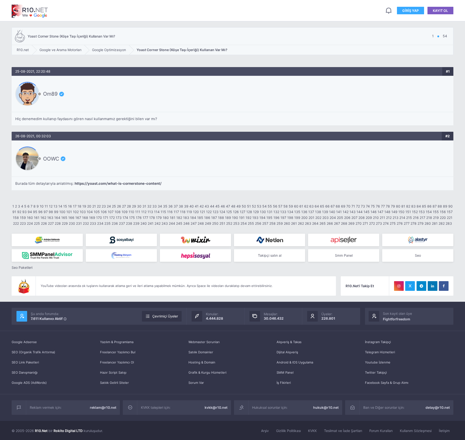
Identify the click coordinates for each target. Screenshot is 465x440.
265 (322, 223)
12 (51, 206)
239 (136, 223)
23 (104, 206)
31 (144, 206)
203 (325, 218)
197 (283, 218)
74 (368, 206)
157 (450, 212)
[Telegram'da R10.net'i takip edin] (421, 286)
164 (57, 218)
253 (236, 223)
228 (58, 223)
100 (62, 212)
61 (301, 206)
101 (69, 212)
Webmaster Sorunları (204, 342)
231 (79, 223)
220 (443, 218)
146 (374, 212)
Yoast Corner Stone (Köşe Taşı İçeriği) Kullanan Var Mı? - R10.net (30, 11)
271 (365, 223)
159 (23, 218)
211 (382, 218)
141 (339, 212)
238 (129, 223)
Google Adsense (24, 342)
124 (222, 212)
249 (208, 223)
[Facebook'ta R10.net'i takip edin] (444, 286)
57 (280, 206)
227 (51, 223)
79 (393, 206)
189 (228, 218)
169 (92, 218)
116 (170, 212)
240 (143, 223)
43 (207, 206)
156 (443, 212)
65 (322, 206)
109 (125, 212)
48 (233, 206)
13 (55, 206)
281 (435, 223)
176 (139, 218)
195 (269, 218)
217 (422, 218)
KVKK (312, 431)
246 (186, 223)
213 (395, 218)
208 (361, 218)
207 (354, 218)
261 (294, 223)
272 (372, 223)
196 (276, 218)
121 (202, 212)
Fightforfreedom (396, 319)
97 (46, 212)
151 (408, 212)
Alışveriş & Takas (289, 342)
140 (332, 212)
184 (193, 218)
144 (359, 212)
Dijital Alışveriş (287, 352)
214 (402, 218)
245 (179, 223)
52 (254, 206)
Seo (418, 255)
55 (270, 206)
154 (429, 212)
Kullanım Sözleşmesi (416, 431)
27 (124, 206)
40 (191, 206)
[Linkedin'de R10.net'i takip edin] (432, 286)
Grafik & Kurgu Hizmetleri (207, 372)
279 (421, 223)
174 (125, 218)
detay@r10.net (438, 407)
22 (99, 206)
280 (428, 223)
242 (158, 223)
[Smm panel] (47, 255)
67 (333, 206)
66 (327, 206)
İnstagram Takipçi (378, 342)
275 (393, 223)
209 (369, 218)
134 (290, 212)
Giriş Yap (410, 10)
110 (131, 212)
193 (255, 218)
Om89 (50, 94)
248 (201, 223)
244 (172, 223)
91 (14, 212)
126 (236, 212)
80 (398, 206)
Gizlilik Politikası (288, 431)
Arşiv (265, 431)
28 (129, 206)
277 (407, 223)
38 (181, 206)
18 (79, 206)
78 (388, 206)
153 (422, 212)
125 (229, 212)
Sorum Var (196, 383)
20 (89, 206)
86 (429, 206)
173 (119, 218)
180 (166, 218)
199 (297, 218)
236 (115, 223)
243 (165, 223)
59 (291, 206)
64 (317, 206)
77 (383, 206)
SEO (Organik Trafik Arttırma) (33, 352)
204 (333, 218)
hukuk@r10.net (326, 407)
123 (215, 212)
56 (275, 206)
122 (209, 212)
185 (200, 218)
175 (132, 218)
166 (71, 218)
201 (311, 218)
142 (346, 212)
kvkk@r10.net (216, 407)
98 (51, 212)
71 (353, 206)
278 (414, 223)
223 (23, 223)
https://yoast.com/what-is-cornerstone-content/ (118, 183)
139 (325, 212)
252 (229, 223)
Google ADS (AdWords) (29, 383)
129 (256, 212)
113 (150, 212)
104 (90, 212)
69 (343, 206)
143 (352, 212)
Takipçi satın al (269, 255)
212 (389, 218)
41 (197, 206)
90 (450, 206)
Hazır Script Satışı (113, 372)
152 (415, 212)
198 (290, 218)
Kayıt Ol (440, 10)
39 (186, 206)
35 (165, 206)
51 (249, 206)
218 (429, 218)
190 (235, 218)
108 (118, 212)
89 (445, 206)
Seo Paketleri (22, 267)
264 (315, 223)
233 (93, 223)
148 (387, 212)
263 (308, 223)
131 (269, 212)
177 (145, 218)
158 (16, 218)
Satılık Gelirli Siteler (114, 383)
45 (217, 206)
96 (40, 212)
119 (189, 212)
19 (84, 206)
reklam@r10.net (103, 407)
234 (100, 223)
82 (408, 206)
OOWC (51, 159)
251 (222, 223)
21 (94, 206)
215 (409, 218)
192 (248, 218)
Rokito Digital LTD (68, 431)
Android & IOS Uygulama (295, 362)
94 (30, 212)
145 (367, 212)
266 (330, 223)
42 (202, 206)
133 (283, 212)
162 (43, 218)
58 (285, 206)
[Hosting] (269, 240)
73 (363, 206)
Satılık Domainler (200, 352)
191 (242, 218)
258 (272, 223)
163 (50, 218)
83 (413, 206)
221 (449, 218)
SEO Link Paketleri (25, 362)
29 (134, 206)
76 (378, 206)
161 (36, 218)
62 (306, 206)
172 (112, 218)
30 (139, 206)
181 (172, 218)
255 (251, 223)
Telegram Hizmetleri (380, 352)
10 (42, 206)
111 (137, 212)
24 (109, 206)
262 (301, 223)
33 (154, 206)
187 (214, 218)
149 (394, 212)
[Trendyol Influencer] (195, 240)
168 (85, 218)
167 (78, 218)
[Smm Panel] (121, 240)
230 (72, 223)
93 (24, 212)
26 (119, 206)
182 (179, 218)
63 (311, 206)
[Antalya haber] (47, 240)
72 (358, 206)
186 (207, 218)
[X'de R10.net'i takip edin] (410, 286)
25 (114, 206)
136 (304, 212)
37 (176, 206)
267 (337, 223)
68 (338, 206)
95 (35, 212)
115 (163, 212)
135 (297, 212)
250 (215, 223)
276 (400, 223)
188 (221, 218)
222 (16, 223)
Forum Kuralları (381, 431)
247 (194, 223)
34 (160, 206)
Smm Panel (344, 255)
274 (386, 223)
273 (379, 223)
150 (401, 212)
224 (30, 223)
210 (376, 218)
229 (65, 223)
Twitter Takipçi (376, 372)
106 (104, 212)
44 (212, 206)
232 (86, 223)
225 (37, 223)
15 (65, 206)
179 (159, 218)
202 (318, 218)
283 (449, 223)
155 (436, 212)
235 (107, 223)
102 (76, 212)
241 (151, 223)
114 (157, 212)
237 (122, 223)
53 (259, 206)
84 (419, 206)
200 (304, 218)
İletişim (444, 431)
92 (19, 212)
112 (144, 212)
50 (244, 206)
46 (223, 206)
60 (296, 206)
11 (46, 206)
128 (249, 212)
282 (442, 223)
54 (264, 206)
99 (56, 212)
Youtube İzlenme (377, 362)
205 (340, 218)
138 (318, 212)
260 (287, 223)
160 (30, 218)
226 (44, 223)
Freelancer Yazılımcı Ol (117, 362)
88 (440, 206)
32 (149, 206)
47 (228, 206)
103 (83, 212)
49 (238, 206)
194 (262, 218)
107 (111, 212)
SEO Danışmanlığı (25, 372)
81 (403, 206)
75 (373, 206)
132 (276, 212)
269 (351, 223)
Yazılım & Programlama (116, 342)
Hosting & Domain (201, 362)
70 (348, 206)
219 (436, 218)
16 (70, 206)
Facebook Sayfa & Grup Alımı (386, 383)
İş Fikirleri (284, 383)
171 (105, 218)
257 (265, 223)
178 (152, 218)
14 (60, 206)
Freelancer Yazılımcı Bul (117, 352)
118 (183, 212)
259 (280, 223)
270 (359, 223)
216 (416, 218)
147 (380, 212)
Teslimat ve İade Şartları (343, 431)
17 (75, 206)
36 (170, 206)
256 (258, 223)
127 (242, 212)
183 (186, 218)
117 (176, 212)
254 (243, 223)
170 (99, 218)
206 (347, 218)
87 (435, 206)
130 (263, 212)
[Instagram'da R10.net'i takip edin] (399, 286)
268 (344, 223)
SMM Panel (285, 372)
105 (97, 212)
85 (424, 206)
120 (196, 212)
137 (311, 212)
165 (64, 218)
